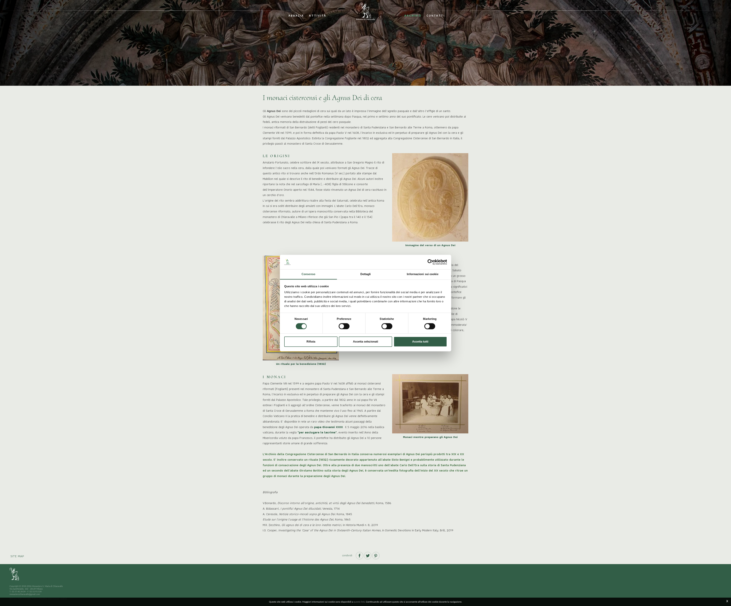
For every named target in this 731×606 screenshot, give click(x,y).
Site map (17, 556)
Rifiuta (310, 341)
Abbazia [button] (296, 15)
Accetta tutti (420, 341)
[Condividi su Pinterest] (376, 555)
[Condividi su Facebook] (360, 555)
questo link (359, 602)
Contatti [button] (435, 15)
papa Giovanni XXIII (328, 427)
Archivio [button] (412, 15)
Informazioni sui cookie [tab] (422, 274)
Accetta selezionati (365, 341)
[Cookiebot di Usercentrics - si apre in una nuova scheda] (430, 262)
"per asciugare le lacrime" (317, 432)
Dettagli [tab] (365, 274)
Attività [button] (317, 15)
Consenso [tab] (308, 274)
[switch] (344, 326)
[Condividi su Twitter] (368, 555)
